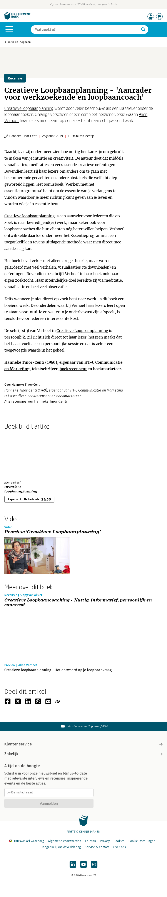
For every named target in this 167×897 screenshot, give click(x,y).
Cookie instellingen (142, 841)
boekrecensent (73, 369)
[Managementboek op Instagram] (94, 864)
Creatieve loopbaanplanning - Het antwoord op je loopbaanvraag (58, 670)
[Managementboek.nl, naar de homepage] (17, 18)
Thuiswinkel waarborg (29, 841)
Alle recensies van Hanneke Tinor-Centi (35, 401)
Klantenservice (18, 744)
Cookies (119, 841)
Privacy (105, 841)
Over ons (119, 847)
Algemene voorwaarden (64, 841)
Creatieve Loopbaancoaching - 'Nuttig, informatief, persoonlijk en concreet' (78, 603)
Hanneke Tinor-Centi (24, 362)
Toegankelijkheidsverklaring (61, 847)
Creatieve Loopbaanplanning (82, 330)
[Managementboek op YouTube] (83, 864)
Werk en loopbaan (19, 42)
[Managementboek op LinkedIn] (73, 864)
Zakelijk (11, 754)
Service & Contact (97, 847)
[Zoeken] (143, 29)
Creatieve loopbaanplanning (28, 108)
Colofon (90, 841)
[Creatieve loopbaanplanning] (19, 454)
